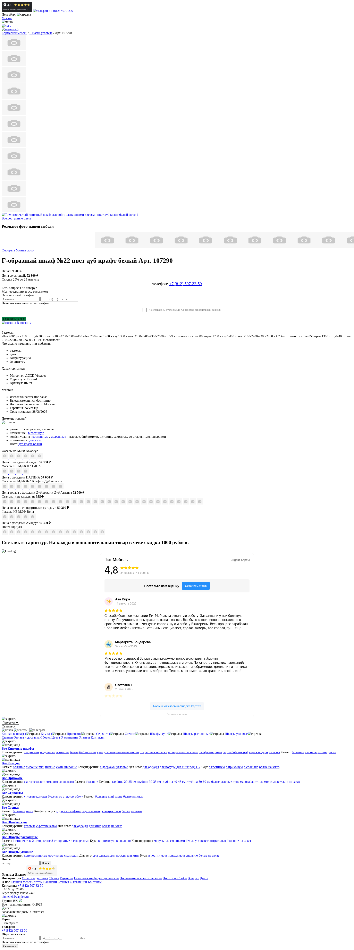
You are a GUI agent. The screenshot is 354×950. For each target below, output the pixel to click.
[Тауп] (39, 458)
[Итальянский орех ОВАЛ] (102, 503)
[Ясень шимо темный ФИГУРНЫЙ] (39, 503)
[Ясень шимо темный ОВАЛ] (33, 503)
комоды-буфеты (47, 796)
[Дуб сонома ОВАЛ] (74, 503)
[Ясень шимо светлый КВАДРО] (5, 503)
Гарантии (66, 878)
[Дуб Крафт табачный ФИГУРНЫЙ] (5, 488)
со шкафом (66, 781)
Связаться (9, 946)
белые (74, 752)
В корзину (23, 322)
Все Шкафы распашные (20, 837)
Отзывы (84, 737)
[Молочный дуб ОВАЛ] (165, 503)
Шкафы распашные (196, 733)
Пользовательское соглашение (141, 878)
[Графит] (26, 458)
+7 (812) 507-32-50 (61, 10)
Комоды (46, 733)
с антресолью (33, 781)
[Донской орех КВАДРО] (109, 503)
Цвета (55, 737)
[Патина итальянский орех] (19, 473)
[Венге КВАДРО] (179, 503)
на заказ (274, 752)
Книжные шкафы (14, 733)
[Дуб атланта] (53, 533)
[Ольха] (88, 533)
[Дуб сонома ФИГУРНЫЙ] (81, 503)
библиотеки (87, 752)
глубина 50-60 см (198, 781)
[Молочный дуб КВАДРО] (158, 503)
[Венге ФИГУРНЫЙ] (172, 503)
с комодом (50, 781)
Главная (7, 737)
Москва (7, 18)
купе (100, 752)
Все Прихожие (12, 778)
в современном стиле (183, 752)
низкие (322, 752)
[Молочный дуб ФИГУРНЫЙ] (151, 503)
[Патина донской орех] (26, 473)
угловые (110, 752)
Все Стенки (10, 807)
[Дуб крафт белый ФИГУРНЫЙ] (26, 488)
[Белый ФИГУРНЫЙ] (200, 503)
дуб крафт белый (30, 444)
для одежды (151, 767)
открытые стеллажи (153, 752)
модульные (58, 436)
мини (29, 811)
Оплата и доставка (27, 737)
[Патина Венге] (12, 473)
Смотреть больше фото (18, 250)
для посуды (168, 767)
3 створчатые (60, 840)
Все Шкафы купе (14, 822)
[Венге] (26, 533)
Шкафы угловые (236, 733)
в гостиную (36, 433)
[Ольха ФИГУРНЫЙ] (144, 503)
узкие (332, 752)
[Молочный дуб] (74, 533)
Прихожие (74, 733)
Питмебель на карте (177, 714)
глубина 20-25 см (124, 781)
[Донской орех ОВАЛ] (116, 503)
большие (298, 752)
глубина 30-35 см (149, 781)
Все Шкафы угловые (17, 851)
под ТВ (194, 767)
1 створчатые (22, 840)
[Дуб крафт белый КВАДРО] (19, 488)
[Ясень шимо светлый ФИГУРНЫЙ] (19, 503)
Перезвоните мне (14, 318)
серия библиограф (235, 752)
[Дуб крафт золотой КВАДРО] (33, 488)
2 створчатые (41, 840)
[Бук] (5, 533)
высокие (311, 752)
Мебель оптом (32, 882)
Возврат (193, 878)
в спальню (251, 767)
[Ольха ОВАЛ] (137, 503)
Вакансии (50, 882)
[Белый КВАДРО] (193, 503)
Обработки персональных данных (201, 309)
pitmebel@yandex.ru (15, 896)
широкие (70, 767)
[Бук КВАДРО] (53, 503)
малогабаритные (251, 781)
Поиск (45, 863)
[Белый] (95, 533)
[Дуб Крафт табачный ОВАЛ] (12, 488)
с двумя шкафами (69, 811)
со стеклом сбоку (71, 796)
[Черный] (102, 533)
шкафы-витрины (210, 752)
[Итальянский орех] (12, 533)
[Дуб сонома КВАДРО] (67, 503)
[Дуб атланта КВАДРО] (53, 488)
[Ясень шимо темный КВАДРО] (26, 503)
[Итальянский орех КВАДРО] (95, 503)
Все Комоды (11, 763)
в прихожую (234, 767)
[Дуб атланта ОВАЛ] (60, 488)
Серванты (103, 733)
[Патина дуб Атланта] (5, 473)
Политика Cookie (175, 878)
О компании (69, 737)
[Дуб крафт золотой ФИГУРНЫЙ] (39, 488)
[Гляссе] (19, 458)
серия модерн (258, 752)
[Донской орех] (81, 533)
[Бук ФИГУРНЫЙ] (46, 503)
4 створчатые (80, 840)
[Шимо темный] (67, 533)
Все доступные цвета (16, 218)
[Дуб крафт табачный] (46, 533)
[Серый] (33, 458)
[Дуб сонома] (19, 533)
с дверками (108, 767)
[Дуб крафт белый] (39, 533)
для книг (36, 440)
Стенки (130, 733)
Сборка (45, 737)
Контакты (97, 737)
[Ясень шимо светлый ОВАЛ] (12, 503)
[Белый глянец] (5, 518)
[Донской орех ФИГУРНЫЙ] (123, 503)
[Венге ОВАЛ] (186, 503)
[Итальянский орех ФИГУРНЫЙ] (88, 503)
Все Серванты (12, 792)
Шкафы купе (159, 733)
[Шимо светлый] (60, 533)
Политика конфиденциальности (96, 878)
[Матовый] (12, 458)
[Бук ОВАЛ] (60, 503)
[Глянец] (5, 458)
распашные (40, 436)
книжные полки (127, 752)
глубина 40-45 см (174, 781)
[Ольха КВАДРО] (130, 503)
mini (41, 767)
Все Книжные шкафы (18, 748)
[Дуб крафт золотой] (33, 533)
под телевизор (91, 811)
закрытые (62, 752)
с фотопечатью (46, 826)
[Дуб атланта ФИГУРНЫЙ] (46, 488)
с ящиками (31, 752)
